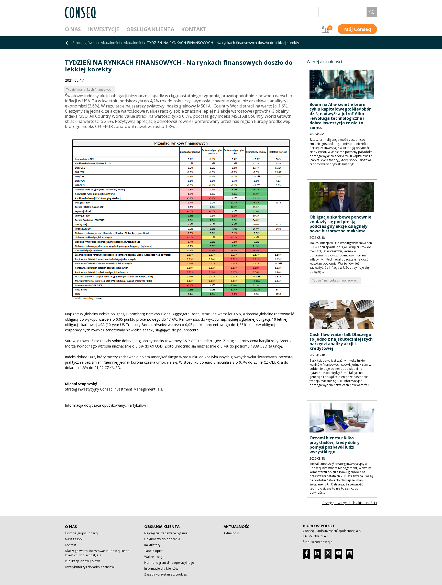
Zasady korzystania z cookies (165, 574)
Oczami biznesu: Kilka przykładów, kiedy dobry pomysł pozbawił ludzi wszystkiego (334, 444)
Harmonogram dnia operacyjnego (169, 562)
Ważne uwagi (153, 557)
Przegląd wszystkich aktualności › (349, 502)
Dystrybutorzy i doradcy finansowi (90, 567)
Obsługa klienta (150, 29)
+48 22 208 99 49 (315, 536)
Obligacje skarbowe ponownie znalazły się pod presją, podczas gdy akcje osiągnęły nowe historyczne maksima (340, 224)
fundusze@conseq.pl (318, 542)
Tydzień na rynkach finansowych (335, 280)
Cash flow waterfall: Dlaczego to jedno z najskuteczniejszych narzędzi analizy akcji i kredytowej (341, 341)
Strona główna (84, 42)
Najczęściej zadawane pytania (165, 533)
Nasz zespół (74, 539)
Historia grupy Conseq (81, 533)
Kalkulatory (152, 545)
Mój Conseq (357, 29)
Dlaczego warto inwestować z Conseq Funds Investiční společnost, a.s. (97, 553)
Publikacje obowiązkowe (83, 561)
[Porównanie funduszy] (325, 29)
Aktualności (110, 42)
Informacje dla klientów (161, 568)
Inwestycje (103, 29)
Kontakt (193, 29)
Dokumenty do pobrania (162, 539)
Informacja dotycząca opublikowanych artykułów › (106, 405)
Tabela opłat (153, 551)
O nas (73, 29)
